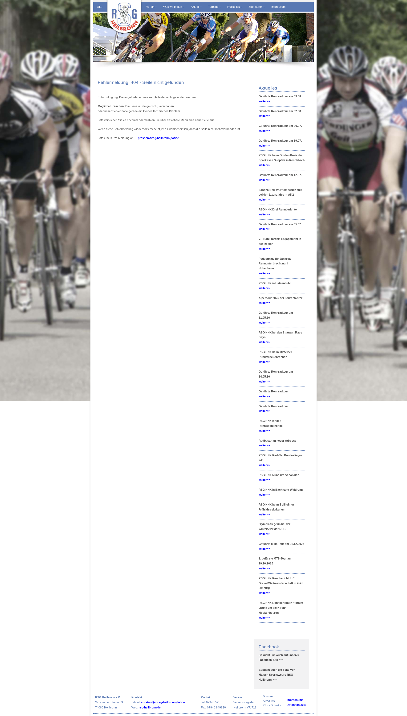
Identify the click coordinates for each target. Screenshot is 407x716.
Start (100, 6)
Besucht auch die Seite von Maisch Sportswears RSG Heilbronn (277, 674)
